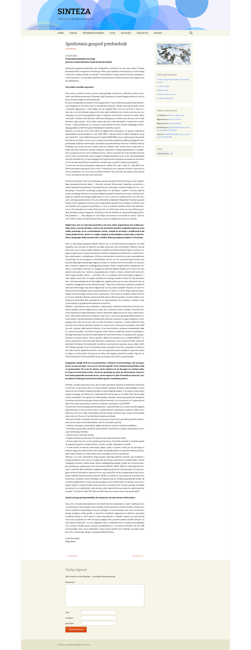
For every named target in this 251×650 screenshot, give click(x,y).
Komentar (70, 582)
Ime (67, 612)
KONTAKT (158, 33)
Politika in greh (162, 90)
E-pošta (69, 618)
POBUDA (73, 33)
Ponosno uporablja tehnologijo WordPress (74, 644)
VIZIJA (112, 33)
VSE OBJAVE (126, 33)
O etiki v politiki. (163, 86)
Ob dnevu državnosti (165, 98)
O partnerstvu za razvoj (166, 94)
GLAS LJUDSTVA (175, 119)
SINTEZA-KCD (142, 33)
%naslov (71, 555)
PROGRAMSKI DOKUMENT (93, 33)
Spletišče (69, 623)
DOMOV (61, 33)
